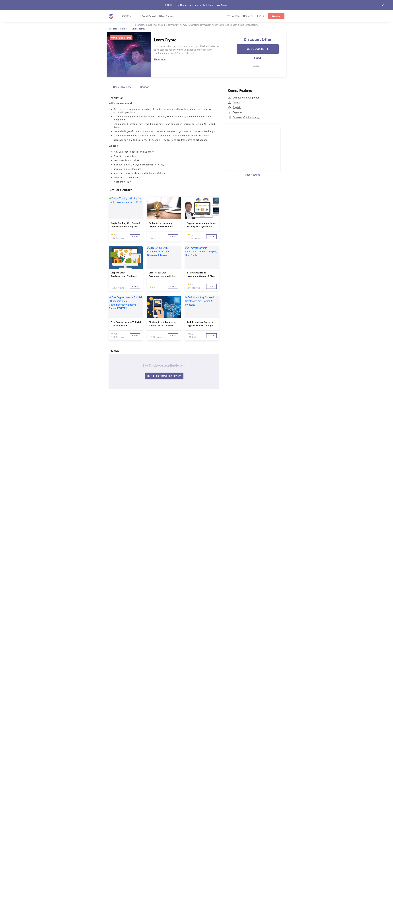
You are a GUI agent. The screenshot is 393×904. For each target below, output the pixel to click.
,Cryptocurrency (251, 117)
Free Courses (232, 16)
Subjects (113, 29)
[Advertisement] (250, 149)
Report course (252, 174)
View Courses (222, 5)
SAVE (258, 58)
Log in (260, 16)
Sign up (276, 16)
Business (124, 29)
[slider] (112, 235)
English (237, 107)
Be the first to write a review (164, 376)
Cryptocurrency (138, 29)
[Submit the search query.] (139, 15)
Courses (248, 16)
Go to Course (256, 48)
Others (236, 102)
